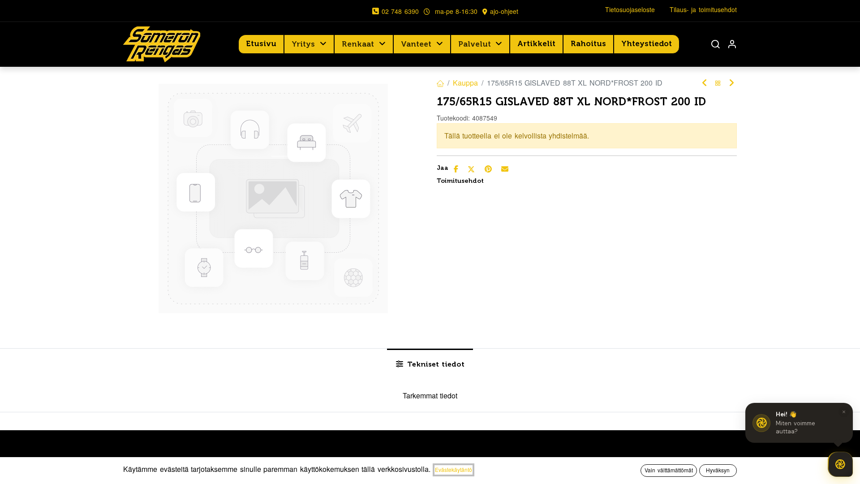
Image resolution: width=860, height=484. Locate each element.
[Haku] (715, 44)
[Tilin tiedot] (732, 44)
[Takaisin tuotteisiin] (718, 83)
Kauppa (465, 83)
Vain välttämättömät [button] (669, 470)
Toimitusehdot (460, 181)
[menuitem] (261, 44)
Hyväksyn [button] (718, 470)
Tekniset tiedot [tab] (434, 364)
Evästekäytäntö (453, 469)
